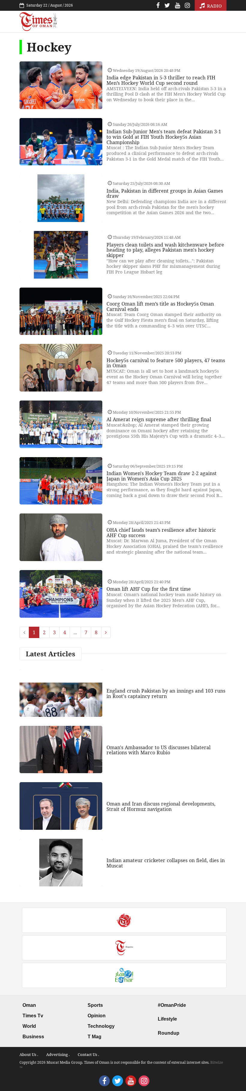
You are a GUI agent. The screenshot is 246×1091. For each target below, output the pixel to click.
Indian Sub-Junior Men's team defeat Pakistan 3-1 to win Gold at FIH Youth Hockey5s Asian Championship (163, 136)
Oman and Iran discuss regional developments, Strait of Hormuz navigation (160, 806)
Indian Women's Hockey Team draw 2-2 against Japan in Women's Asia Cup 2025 (161, 476)
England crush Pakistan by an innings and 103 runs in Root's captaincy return (165, 693)
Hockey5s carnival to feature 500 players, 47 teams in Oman (165, 363)
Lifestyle (167, 1019)
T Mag (94, 1036)
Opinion (97, 1015)
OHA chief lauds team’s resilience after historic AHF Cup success (161, 533)
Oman (29, 1005)
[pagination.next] (106, 632)
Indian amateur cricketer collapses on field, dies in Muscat (165, 863)
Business (33, 1036)
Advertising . (58, 1054)
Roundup (168, 1033)
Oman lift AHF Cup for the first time (148, 589)
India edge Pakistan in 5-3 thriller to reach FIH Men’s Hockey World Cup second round (160, 80)
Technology (101, 1026)
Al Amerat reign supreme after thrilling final (158, 419)
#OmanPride (172, 1005)
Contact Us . (88, 1054)
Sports (95, 1005)
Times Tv (32, 1015)
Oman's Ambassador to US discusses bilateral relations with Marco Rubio (158, 750)
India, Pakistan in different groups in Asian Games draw (164, 194)
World (29, 1026)
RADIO (214, 6)
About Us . (29, 1054)
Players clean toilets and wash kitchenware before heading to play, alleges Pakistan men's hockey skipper (165, 250)
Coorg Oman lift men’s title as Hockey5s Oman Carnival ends (160, 306)
